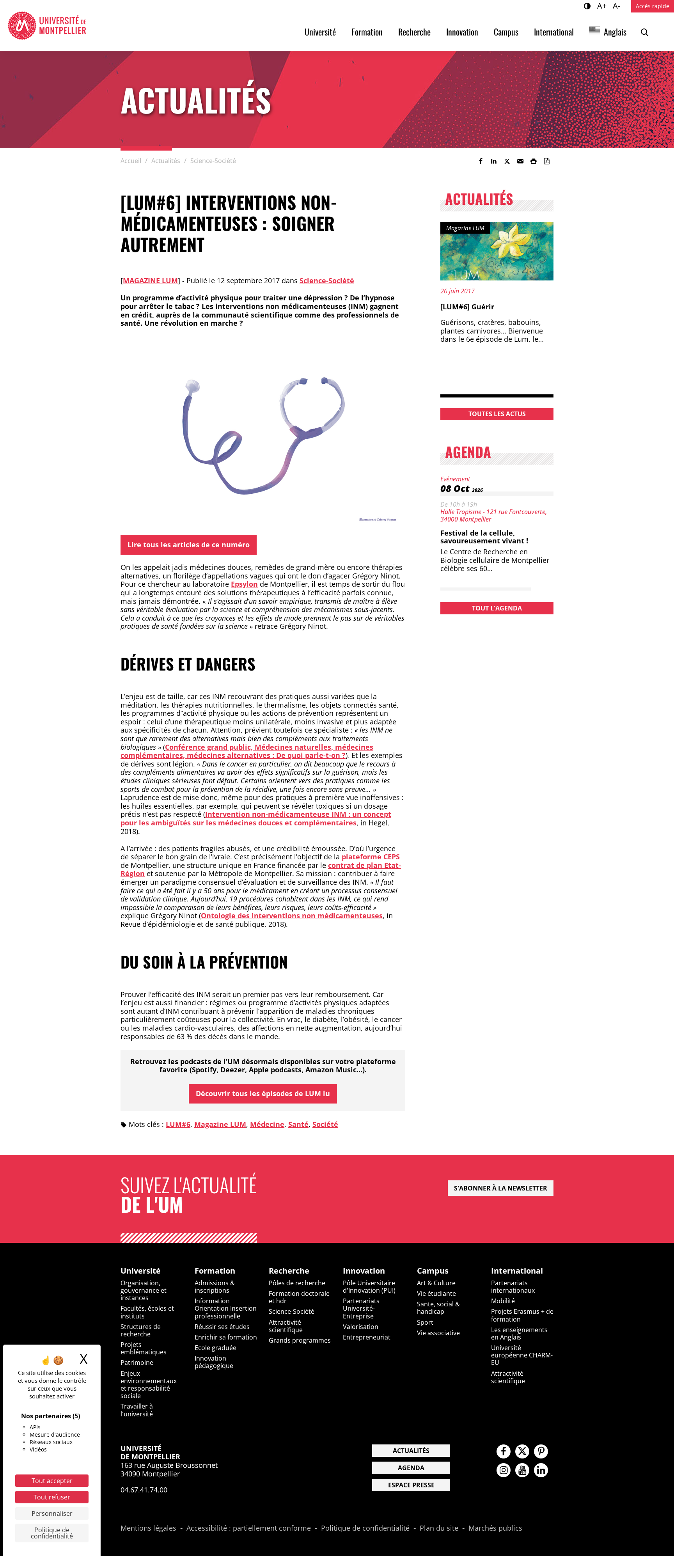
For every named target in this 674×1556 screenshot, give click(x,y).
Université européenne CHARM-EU (522, 1355)
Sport (425, 1322)
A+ (603, 5)
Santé (298, 1124)
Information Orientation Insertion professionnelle (226, 1308)
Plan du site (439, 1528)
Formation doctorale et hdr (299, 1297)
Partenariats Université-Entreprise (361, 1308)
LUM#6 (178, 1124)
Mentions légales (148, 1528)
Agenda (411, 1468)
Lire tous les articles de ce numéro (189, 544)
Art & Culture (436, 1283)
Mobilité (503, 1301)
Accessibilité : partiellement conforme (248, 1528)
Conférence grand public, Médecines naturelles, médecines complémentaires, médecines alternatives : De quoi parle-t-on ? (247, 751)
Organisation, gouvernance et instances (144, 1290)
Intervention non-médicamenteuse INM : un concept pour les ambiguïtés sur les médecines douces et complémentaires (256, 818)
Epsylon (244, 584)
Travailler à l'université (137, 1410)
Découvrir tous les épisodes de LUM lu (263, 1093)
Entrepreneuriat (366, 1337)
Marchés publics (495, 1528)
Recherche (414, 31)
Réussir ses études (222, 1326)
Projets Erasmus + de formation (522, 1315)
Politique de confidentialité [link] (52, 1533)
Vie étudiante (436, 1293)
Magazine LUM (150, 280)
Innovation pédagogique (214, 1362)
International (554, 31)
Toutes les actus (497, 414)
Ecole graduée (215, 1347)
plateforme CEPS (371, 856)
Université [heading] (141, 1271)
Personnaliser (52, 1513)
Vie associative (438, 1333)
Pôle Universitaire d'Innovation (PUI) (369, 1287)
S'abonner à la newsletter (500, 1188)
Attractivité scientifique (286, 1326)
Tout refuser (52, 1497)
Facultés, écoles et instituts (147, 1312)
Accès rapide (652, 6)
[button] (520, 161)
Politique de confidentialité (365, 1528)
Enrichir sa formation (226, 1337)
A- (618, 5)
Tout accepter (52, 1480)
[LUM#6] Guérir (467, 306)
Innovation (462, 31)
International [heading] (517, 1271)
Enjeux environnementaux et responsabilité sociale (149, 1384)
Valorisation (360, 1326)
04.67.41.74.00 (144, 1489)
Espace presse (411, 1485)
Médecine (267, 1124)
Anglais (615, 31)
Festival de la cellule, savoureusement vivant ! (484, 536)
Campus (506, 31)
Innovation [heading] (364, 1271)
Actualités (411, 1450)
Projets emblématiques (144, 1348)
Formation (367, 31)
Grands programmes (300, 1340)
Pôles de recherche (297, 1283)
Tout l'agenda (497, 608)
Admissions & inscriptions (215, 1287)
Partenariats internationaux (513, 1287)
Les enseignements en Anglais (519, 1333)
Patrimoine (137, 1362)
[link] (480, 161)
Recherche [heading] (289, 1271)
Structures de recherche (141, 1330)
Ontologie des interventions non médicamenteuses (292, 915)
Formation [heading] (215, 1271)
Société (325, 1124)
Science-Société (327, 280)
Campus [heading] (433, 1271)
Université (320, 31)
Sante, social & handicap (438, 1308)
